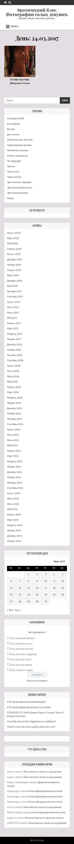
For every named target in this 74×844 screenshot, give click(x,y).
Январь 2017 (14, 339)
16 (37, 588)
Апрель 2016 (14, 387)
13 (11, 588)
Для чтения (13, 134)
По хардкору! (14, 161)
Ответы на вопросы (17, 155)
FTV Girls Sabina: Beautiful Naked (26, 702)
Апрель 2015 (14, 450)
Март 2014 (12, 519)
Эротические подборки (19, 182)
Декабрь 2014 (14, 472)
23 (37, 594)
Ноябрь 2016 (14, 349)
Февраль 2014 (14, 525)
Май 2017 (12, 318)
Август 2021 (13, 254)
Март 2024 (13, 238)
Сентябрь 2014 (15, 488)
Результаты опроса (37, 680)
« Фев (10, 610)
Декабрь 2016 (14, 344)
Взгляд (11, 129)
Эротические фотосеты (19, 187)
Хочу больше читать (21, 659)
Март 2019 (13, 275)
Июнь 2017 (13, 312)
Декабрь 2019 (14, 259)
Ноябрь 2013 (14, 541)
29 (28, 601)
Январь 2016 (14, 403)
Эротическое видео (17, 192)
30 (37, 601)
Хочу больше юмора (21, 664)
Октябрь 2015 (14, 419)
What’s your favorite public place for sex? (31, 726)
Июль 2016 (13, 371)
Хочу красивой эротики (22, 638)
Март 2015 (13, 456)
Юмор (10, 198)
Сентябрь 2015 (15, 424)
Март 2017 (13, 328)
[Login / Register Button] (5, 2)
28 (20, 601)
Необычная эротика (17, 150)
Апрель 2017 (14, 323)
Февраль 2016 (15, 397)
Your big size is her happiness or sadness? (31, 721)
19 (62, 588)
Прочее (11, 166)
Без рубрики (13, 124)
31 (46, 601)
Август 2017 (13, 302)
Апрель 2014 (14, 514)
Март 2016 (13, 392)
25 (54, 594)
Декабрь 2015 (14, 408)
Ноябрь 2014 (14, 477)
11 (54, 581)
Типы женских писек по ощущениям (42, 771)
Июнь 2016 (13, 376)
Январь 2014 (14, 530)
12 (62, 581)
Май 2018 (12, 286)
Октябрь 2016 (14, 355)
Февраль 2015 (15, 461)
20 (11, 594)
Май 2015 (12, 445)
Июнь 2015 (13, 440)
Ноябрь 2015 (14, 413)
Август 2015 (13, 429)
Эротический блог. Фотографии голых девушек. (37, 12)
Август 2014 (13, 493)
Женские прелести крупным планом (44, 817)
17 (46, 588)
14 (20, 588)
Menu (15, 26)
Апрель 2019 (14, 270)
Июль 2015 (13, 434)
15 (28, 588)
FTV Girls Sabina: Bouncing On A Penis (29, 707)
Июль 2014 (13, 498)
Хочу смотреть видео (21, 670)
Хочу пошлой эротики (21, 648)
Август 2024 (14, 232)
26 (62, 594)
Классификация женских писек (45, 791)
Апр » (18, 610)
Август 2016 (13, 365)
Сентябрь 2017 (15, 296)
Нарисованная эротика (19, 145)
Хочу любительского (21, 643)
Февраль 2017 (15, 334)
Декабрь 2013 (14, 536)
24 (45, 594)
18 (54, 588)
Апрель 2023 (14, 249)
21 (20, 594)
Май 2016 (12, 381)
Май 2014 (12, 509)
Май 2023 (12, 243)
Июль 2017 (13, 307)
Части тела (13, 171)
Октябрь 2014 (14, 482)
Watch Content (21, 61)
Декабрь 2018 (14, 280)
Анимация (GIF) (15, 118)
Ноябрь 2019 (14, 264)
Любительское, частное (20, 139)
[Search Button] (9, 2)
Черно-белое (14, 177)
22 (28, 594)
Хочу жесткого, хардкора (23, 654)
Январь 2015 (14, 466)
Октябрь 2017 (14, 291)
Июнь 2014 (13, 504)
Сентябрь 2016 (15, 360)
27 (11, 601)
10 (45, 581)
